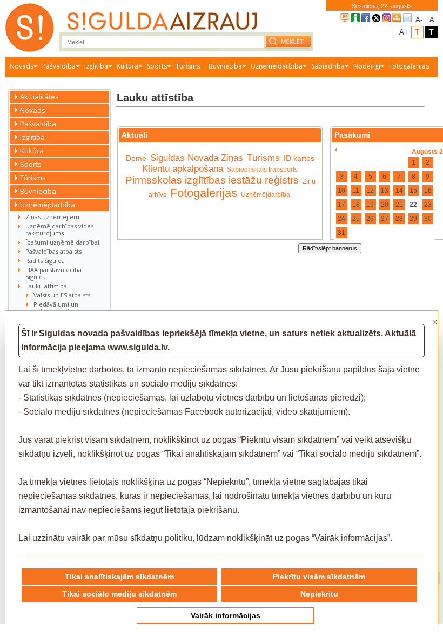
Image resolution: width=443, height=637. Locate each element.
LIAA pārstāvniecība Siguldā (53, 273)
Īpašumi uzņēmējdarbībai (62, 242)
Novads (21, 66)
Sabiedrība (328, 66)
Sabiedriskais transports (262, 169)
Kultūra (127, 66)
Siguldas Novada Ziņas (196, 158)
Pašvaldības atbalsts (53, 251)
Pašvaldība (59, 66)
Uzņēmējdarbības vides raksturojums (59, 229)
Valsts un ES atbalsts (61, 295)
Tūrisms (188, 66)
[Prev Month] (335, 150)
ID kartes (299, 158)
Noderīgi (366, 66)
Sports (157, 66)
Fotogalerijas (409, 66)
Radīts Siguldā (45, 260)
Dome (136, 158)
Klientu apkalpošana (182, 169)
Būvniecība (225, 66)
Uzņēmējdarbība (277, 66)
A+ (403, 32)
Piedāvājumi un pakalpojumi (55, 307)
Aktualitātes (39, 96)
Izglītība (96, 66)
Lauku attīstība (46, 286)
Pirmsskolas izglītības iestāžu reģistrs (212, 180)
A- (418, 20)
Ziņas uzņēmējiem (52, 217)
